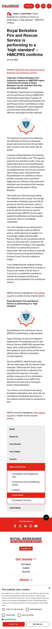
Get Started (24, 559)
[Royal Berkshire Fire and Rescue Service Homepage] (10, 6)
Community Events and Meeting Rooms (25, 483)
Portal (29, 6)
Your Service (15, 444)
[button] (26, 619)
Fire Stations (26, 564)
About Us (13, 437)
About (24, 580)
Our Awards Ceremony (21, 500)
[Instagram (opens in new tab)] (31, 526)
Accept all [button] (13, 624)
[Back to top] (46, 517)
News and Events (18, 467)
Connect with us (26, 521)
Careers (13, 459)
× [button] (49, 588)
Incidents (16, 490)
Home (16, 14)
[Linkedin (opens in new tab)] (25, 526)
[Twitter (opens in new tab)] (20, 526)
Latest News (25, 14)
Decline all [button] (38, 624)
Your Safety (14, 452)
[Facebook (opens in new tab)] (15, 526)
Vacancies (26, 571)
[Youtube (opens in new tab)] (36, 526)
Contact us (26, 548)
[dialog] (26, 607)
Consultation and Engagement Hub (25, 475)
